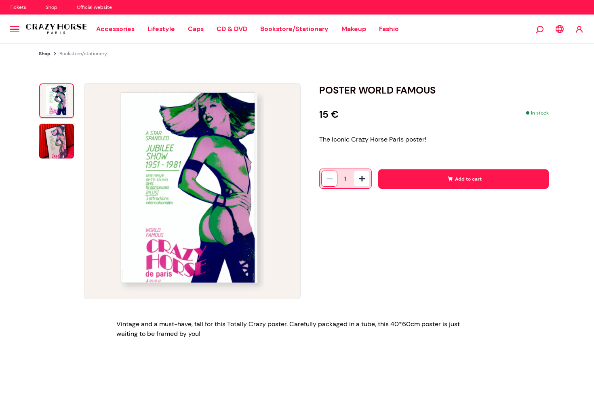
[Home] (56, 29)
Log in (579, 29)
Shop (51, 7)
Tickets (18, 7)
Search (540, 29)
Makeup (353, 29)
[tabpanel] (192, 191)
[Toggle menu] (14, 29)
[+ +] (362, 179)
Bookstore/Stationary (294, 29)
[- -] (329, 179)
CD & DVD (232, 29)
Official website (94, 7)
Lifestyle (161, 29)
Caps (196, 29)
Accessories (115, 29)
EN (560, 29)
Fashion (391, 29)
